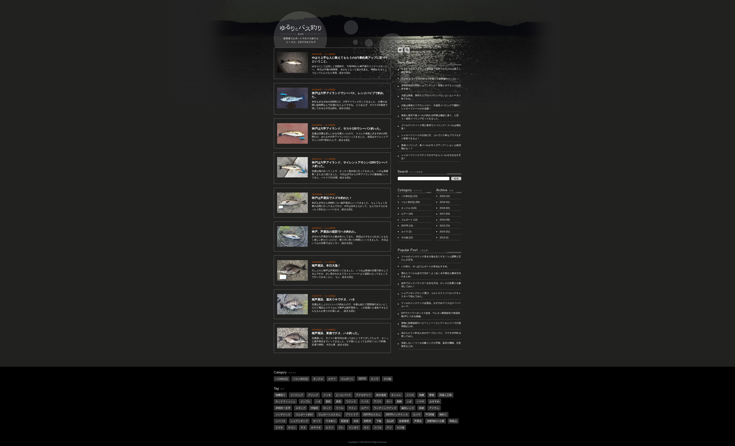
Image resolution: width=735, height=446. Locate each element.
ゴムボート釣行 (304, 414)
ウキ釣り (331, 421)
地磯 (421, 395)
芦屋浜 (418, 421)
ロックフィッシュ (285, 401)
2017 (442, 213)
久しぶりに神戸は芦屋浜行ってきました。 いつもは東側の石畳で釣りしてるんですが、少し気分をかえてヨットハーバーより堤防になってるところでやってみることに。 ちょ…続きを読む (350, 273)
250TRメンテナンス (397, 414)
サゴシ (292, 427)
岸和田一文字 (282, 408)
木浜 (356, 421)
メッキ (327, 395)
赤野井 (367, 421)
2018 (442, 208)
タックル (405, 208)
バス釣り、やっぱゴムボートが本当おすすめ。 (425, 266)
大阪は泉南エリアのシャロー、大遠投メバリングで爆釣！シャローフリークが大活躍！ (431, 107)
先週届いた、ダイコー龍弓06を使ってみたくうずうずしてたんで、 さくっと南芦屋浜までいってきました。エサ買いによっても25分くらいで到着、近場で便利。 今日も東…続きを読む (350, 341)
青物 (431, 395)
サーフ (317, 421)
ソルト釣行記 (329, 54)
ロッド (327, 408)
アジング (313, 395)
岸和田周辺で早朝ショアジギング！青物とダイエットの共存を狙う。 (431, 87)
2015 (442, 225)
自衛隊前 (404, 421)
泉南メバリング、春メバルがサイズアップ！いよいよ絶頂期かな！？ (431, 147)
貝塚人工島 (445, 395)
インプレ (305, 401)
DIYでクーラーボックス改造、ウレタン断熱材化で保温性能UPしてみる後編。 (430, 315)
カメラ (404, 231)
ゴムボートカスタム (329, 414)
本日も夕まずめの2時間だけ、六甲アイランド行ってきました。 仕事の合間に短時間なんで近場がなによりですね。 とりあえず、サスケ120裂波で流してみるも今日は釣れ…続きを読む (350, 105)
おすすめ (434, 401)
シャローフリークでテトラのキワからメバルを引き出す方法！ (431, 157)
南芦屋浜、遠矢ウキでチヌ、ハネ (333, 299)
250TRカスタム (372, 414)
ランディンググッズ (385, 408)
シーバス (280, 421)
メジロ (410, 395)
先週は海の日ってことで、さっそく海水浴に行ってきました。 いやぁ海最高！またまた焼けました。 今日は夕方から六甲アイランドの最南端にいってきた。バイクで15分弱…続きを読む (350, 174)
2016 (442, 219)
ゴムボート (407, 219)
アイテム (434, 408)
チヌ (303, 427)
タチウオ (316, 427)
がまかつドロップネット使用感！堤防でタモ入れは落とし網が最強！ (431, 70)
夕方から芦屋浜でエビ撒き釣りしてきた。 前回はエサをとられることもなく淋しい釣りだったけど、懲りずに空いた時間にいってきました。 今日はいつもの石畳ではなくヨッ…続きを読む (350, 239)
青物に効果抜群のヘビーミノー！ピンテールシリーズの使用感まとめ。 (431, 325)
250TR (404, 225)
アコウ (377, 401)
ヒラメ (329, 427)
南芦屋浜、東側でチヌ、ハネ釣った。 (336, 333)
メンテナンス (282, 414)
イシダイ (354, 427)
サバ (388, 401)
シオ (409, 401)
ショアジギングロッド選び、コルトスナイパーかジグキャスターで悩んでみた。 (431, 295)
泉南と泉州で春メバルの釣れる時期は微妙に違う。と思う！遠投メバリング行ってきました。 (430, 117)
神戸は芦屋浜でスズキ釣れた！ (332, 197)
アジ (389, 427)
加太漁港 (381, 395)
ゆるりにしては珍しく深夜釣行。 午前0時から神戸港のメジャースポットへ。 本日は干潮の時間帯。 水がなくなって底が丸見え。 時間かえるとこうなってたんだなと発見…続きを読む (349, 69)
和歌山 (453, 421)
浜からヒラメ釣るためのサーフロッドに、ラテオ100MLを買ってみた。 (431, 335)
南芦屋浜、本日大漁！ (326, 265)
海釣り (443, 414)
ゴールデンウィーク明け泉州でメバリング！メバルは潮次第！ (431, 127)
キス (366, 427)
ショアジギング (299, 421)
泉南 (338, 401)
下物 (378, 421)
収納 (421, 408)
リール (339, 408)
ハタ (318, 401)
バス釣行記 (407, 196)
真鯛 (399, 401)
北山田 (390, 421)
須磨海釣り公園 (435, 421)
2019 (442, 202)
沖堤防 (314, 408)
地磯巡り (280, 395)
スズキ (279, 427)
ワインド (351, 401)
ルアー (404, 213)
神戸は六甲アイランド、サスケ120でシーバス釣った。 (347, 128)
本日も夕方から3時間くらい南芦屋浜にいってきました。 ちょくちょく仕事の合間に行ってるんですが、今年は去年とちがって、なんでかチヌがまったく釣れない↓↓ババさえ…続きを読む (350, 206)
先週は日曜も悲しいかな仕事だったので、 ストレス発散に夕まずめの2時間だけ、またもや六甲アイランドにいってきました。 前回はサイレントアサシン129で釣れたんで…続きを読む (350, 136)
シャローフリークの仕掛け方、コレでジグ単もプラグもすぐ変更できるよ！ (431, 137)
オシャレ (396, 395)
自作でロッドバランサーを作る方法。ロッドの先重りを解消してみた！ (431, 285)
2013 (442, 237)
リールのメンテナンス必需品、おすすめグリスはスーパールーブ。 (431, 305)
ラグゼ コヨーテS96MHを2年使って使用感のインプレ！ (430, 78)
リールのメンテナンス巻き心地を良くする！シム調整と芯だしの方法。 (431, 258)
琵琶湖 (344, 421)
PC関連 (430, 414)
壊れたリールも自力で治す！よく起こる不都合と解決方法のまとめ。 (431, 275)
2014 (442, 231)
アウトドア (352, 414)
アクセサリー (363, 395)
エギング (300, 408)
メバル (377, 427)
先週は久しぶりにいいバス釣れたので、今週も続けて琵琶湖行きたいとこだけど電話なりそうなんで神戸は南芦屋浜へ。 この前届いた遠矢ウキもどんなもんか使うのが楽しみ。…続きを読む (350, 307)
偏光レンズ (407, 408)
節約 (328, 401)
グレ (341, 427)
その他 (404, 237)
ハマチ (420, 401)
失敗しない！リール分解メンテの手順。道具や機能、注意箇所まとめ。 (431, 345)
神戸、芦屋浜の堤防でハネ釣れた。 (336, 231)
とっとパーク (343, 395)
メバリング (297, 395)
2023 (442, 196)
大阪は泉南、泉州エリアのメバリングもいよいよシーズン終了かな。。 (431, 97)
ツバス (365, 401)
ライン (352, 408)
